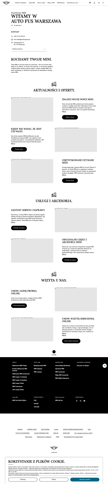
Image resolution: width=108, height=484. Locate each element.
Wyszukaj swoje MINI (40, 365)
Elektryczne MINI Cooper (19, 365)
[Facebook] (77, 401)
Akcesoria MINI (59, 369)
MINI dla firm (59, 400)
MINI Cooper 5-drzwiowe (19, 380)
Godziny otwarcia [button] (17, 49)
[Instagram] (80, 401)
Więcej (64, 111)
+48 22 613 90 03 (19, 36)
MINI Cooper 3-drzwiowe (19, 377)
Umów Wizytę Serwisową (62, 365)
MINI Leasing (38, 372)
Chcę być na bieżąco (83, 365)
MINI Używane (38, 369)
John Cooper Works (18, 389)
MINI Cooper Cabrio (18, 383)
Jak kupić (36, 407)
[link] (72, 3)
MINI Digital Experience (62, 378)
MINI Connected (60, 372)
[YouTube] (84, 401)
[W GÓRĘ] (54, 351)
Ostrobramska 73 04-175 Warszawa (19, 43)
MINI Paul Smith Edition (19, 400)
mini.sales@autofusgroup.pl (22, 39)
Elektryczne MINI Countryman (21, 374)
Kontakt (36, 403)
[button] (94, 3)
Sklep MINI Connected (61, 375)
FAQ (35, 400)
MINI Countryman (17, 386)
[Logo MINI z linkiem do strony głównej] (54, 448)
